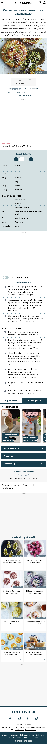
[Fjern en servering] (16, 159)
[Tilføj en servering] (31, 159)
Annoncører (13, 735)
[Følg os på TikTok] (37, 718)
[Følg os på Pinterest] (28, 718)
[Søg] (40, 2)
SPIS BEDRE (23, 2)
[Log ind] (44, 2)
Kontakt (4, 735)
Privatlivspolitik (14, 737)
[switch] (6, 277)
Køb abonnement (27, 735)
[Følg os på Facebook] (10, 718)
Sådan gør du (34, 401)
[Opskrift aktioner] (20, 567)
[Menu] (5, 2)
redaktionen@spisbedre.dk (25, 730)
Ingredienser (11, 401)
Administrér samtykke (30, 737)
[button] (10, 426)
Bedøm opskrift (31, 89)
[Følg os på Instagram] (19, 718)
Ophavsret (40, 735)
